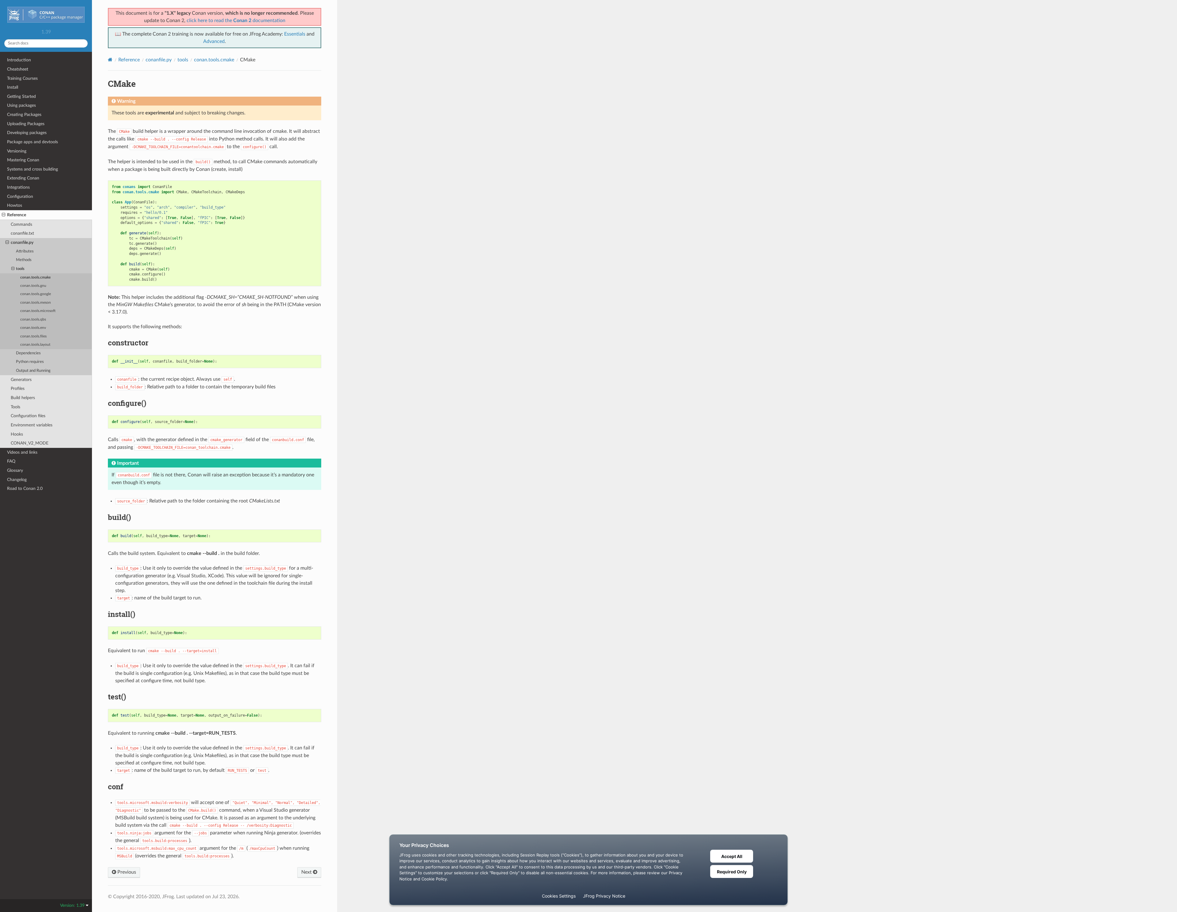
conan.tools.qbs (33, 319)
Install (12, 87)
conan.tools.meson (35, 302)
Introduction (19, 60)
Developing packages (27, 132)
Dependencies (28, 353)
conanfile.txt (22, 233)
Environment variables (31, 425)
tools (20, 269)
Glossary (15, 470)
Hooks (17, 434)
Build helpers (23, 397)
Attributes (25, 251)
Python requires (30, 362)
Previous (126, 872)
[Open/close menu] (3, 215)
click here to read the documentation (236, 20)
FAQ (11, 461)
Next (307, 872)
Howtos (14, 205)
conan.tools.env (33, 327)
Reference (16, 215)
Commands (21, 224)
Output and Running (33, 371)
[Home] (110, 59)
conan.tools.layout (35, 344)
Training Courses (22, 78)
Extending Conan (23, 178)
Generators (21, 379)
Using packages (21, 105)
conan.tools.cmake (35, 277)
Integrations (18, 187)
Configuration (20, 196)
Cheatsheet (17, 69)
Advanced (214, 41)
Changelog (17, 479)
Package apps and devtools (32, 142)
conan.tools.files (33, 336)
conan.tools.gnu (33, 285)
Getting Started (21, 96)
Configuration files (28, 416)
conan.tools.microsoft (37, 311)
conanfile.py (22, 242)
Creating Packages (24, 114)
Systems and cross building (32, 169)
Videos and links (22, 452)
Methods (24, 260)
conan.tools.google (35, 294)
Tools (15, 407)
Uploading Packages (25, 123)
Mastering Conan (23, 160)
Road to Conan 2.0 (25, 488)
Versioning (16, 151)
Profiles (18, 388)
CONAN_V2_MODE (29, 443)
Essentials (294, 34)
